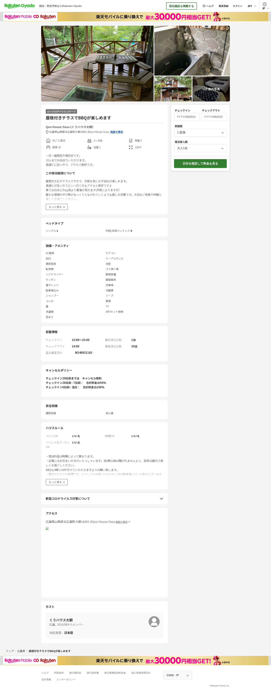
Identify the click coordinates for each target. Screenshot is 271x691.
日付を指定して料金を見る (200, 163)
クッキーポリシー (66, 679)
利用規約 (59, 672)
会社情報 (46, 679)
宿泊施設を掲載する (181, 6)
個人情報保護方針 (141, 672)
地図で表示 (116, 132)
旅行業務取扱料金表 (115, 672)
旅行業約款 (75, 672)
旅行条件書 (93, 672)
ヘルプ (45, 672)
